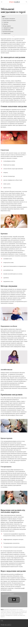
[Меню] (1, 2)
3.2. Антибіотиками (6, 29)
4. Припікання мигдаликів (7, 31)
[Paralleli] (14, 2)
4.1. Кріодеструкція (6, 33)
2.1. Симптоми (5, 22)
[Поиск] (26, 2)
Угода (2, 620)
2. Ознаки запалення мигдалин (9, 20)
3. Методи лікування (6, 26)
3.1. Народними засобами (7, 28)
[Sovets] (6, 625)
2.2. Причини (5, 24)
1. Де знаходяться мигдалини (8, 18)
